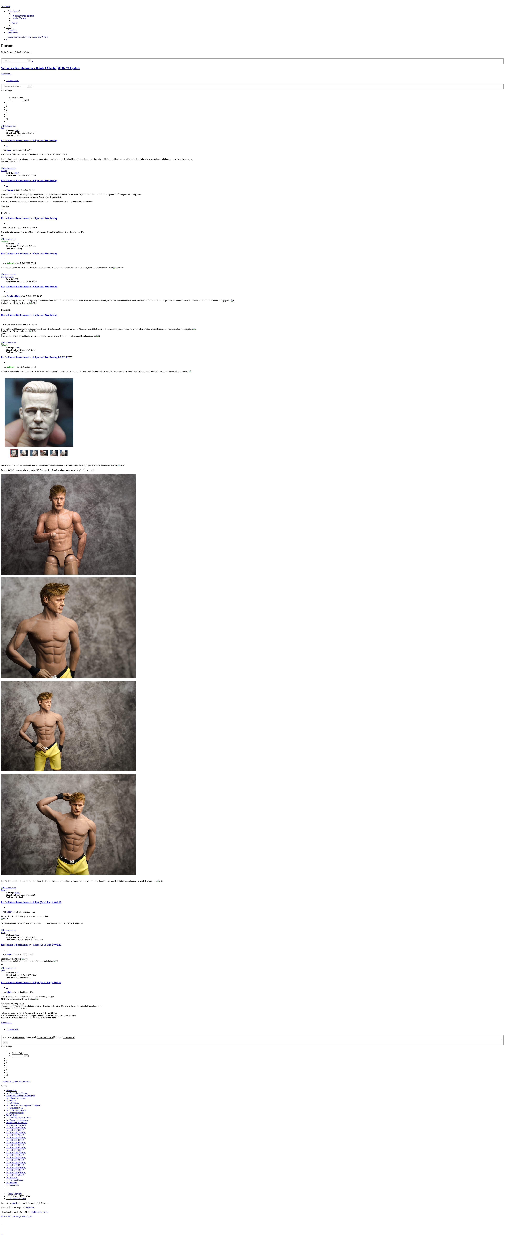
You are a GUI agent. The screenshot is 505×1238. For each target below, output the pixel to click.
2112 (17, 130)
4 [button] (6, 112)
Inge (3, 128)
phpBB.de (30, 1207)
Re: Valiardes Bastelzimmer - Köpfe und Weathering (29, 140)
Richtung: (58, 1037)
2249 (17, 173)
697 (16, 279)
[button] (7, 95)
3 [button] (6, 109)
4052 (17, 935)
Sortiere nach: (31, 1037)
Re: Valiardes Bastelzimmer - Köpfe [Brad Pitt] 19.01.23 (31, 902)
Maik (3, 970)
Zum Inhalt (5, 7)
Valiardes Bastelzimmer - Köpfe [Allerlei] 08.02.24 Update (40, 68)
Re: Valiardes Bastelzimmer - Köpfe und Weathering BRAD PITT (36, 357)
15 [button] (7, 119)
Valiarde (4, 241)
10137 (17, 892)
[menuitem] (23, 16)
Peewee (4, 890)
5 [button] (6, 114)
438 (16, 973)
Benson (4, 171)
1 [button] (6, 105)
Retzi (3, 932)
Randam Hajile (7, 277)
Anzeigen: (7, 1037)
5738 (17, 244)
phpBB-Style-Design (40, 1212)
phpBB (15, 1203)
